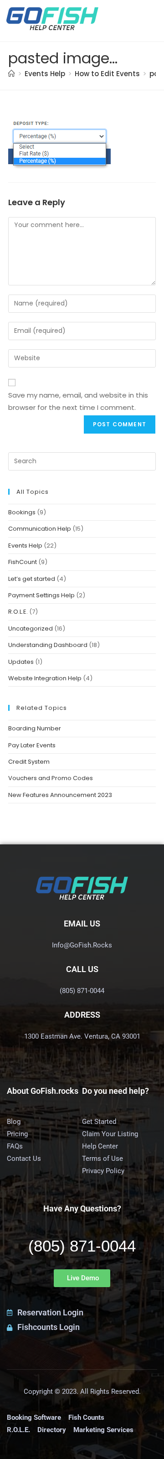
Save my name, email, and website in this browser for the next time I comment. (78, 401)
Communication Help (39, 528)
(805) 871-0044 (82, 1246)
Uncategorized (30, 628)
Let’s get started (31, 578)
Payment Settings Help (41, 595)
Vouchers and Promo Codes (50, 778)
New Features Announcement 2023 (60, 795)
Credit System (29, 761)
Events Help (25, 545)
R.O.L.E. (18, 611)
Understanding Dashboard (47, 645)
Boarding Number (34, 728)
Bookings (22, 512)
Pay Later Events (32, 745)
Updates (21, 661)
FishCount (22, 562)
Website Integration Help (45, 678)
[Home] (11, 73)
